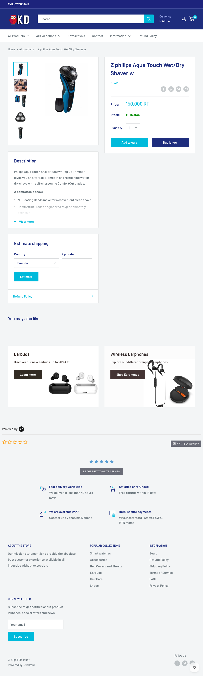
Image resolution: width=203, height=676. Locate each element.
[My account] (184, 19)
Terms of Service (161, 572)
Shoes (94, 585)
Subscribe (21, 636)
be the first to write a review (101, 471)
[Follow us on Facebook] (177, 663)
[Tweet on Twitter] (178, 89)
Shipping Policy (160, 566)
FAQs (152, 579)
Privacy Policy (159, 585)
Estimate (26, 276)
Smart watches (100, 553)
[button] (186, 444)
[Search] (149, 19)
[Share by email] (186, 89)
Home (11, 49)
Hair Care (96, 579)
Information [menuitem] (118, 36)
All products (26, 49)
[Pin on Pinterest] (171, 89)
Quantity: (117, 127)
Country (19, 254)
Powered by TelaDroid (21, 665)
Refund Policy (22, 296)
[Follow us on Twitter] (185, 663)
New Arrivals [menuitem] (76, 36)
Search (154, 553)
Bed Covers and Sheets (106, 566)
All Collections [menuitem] (46, 36)
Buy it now (170, 142)
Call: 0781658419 (18, 4)
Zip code (68, 254)
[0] (191, 19)
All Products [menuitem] (16, 36)
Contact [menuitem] (97, 36)
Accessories (98, 559)
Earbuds (96, 572)
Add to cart (129, 142)
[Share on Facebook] (163, 89)
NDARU (115, 83)
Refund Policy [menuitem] (147, 36)
